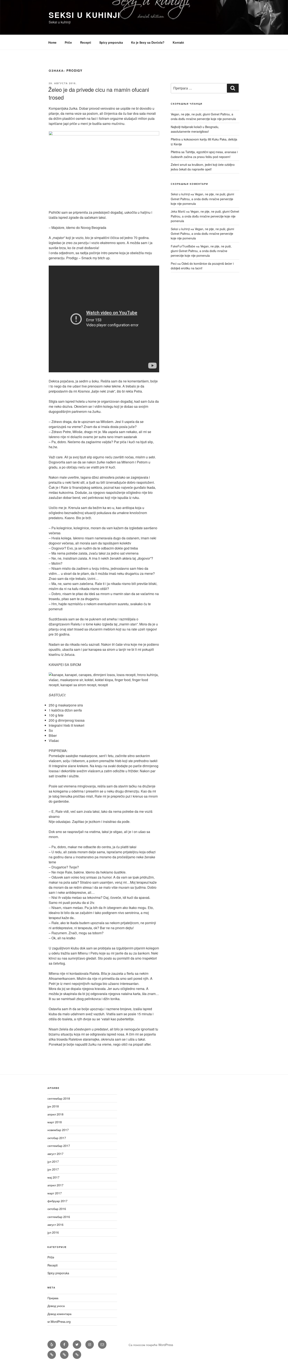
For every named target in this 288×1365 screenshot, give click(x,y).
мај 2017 (53, 1177)
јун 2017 (53, 1169)
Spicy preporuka (111, 42)
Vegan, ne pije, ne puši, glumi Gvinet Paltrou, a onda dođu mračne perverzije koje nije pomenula (203, 116)
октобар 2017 (56, 1138)
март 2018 (54, 1122)
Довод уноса (56, 1306)
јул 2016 (53, 1232)
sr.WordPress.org (59, 1321)
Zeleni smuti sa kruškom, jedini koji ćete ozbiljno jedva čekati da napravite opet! (203, 166)
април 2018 (55, 1114)
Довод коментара (59, 1314)
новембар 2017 (58, 1130)
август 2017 (55, 1154)
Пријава (52, 1298)
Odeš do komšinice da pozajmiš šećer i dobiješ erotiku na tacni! (202, 265)
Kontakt (178, 42)
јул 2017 (53, 1161)
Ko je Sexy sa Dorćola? (147, 42)
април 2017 (55, 1185)
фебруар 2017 (57, 1201)
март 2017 (54, 1193)
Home (52, 42)
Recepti (85, 42)
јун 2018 (53, 1106)
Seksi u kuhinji (84, 14)
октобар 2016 (56, 1209)
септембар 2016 (58, 1217)
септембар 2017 (58, 1146)
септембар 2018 (58, 1098)
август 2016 (55, 1224)
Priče (68, 42)
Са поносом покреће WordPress (151, 1345)
